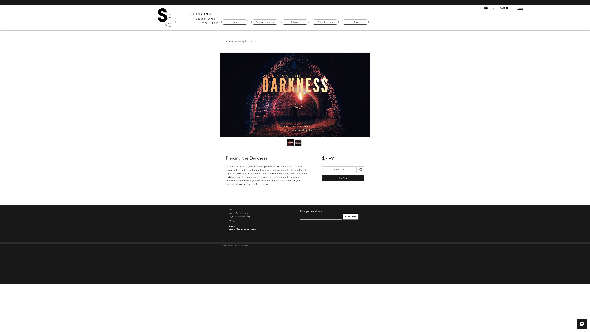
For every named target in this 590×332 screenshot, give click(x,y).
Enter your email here (311, 211)
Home (229, 41)
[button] (504, 8)
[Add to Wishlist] (361, 169)
